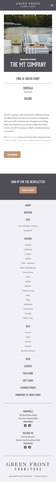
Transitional (28, 308)
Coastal (28, 244)
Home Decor (28, 272)
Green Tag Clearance (28, 267)
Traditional (28, 304)
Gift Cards (28, 380)
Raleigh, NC (28, 433)
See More (12, 154)
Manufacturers (28, 387)
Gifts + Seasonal (28, 262)
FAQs (28, 336)
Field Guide (28, 373)
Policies (28, 341)
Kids (28, 276)
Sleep (28, 299)
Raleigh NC (28, 230)
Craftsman (28, 249)
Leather (28, 281)
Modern (28, 285)
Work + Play (28, 317)
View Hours (28, 421)
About (28, 205)
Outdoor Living (28, 290)
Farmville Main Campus (28, 225)
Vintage (28, 313)
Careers (28, 366)
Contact (28, 332)
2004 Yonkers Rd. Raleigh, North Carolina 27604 (28, 438)
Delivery (28, 345)
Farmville (28, 411)
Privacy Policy (41, 476)
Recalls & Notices (28, 350)
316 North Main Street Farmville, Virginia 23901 (28, 416)
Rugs (28, 294)
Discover (28, 212)
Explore (28, 238)
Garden (28, 258)
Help (28, 326)
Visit (28, 219)
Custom (28, 253)
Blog (28, 359)
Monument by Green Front (28, 395)
